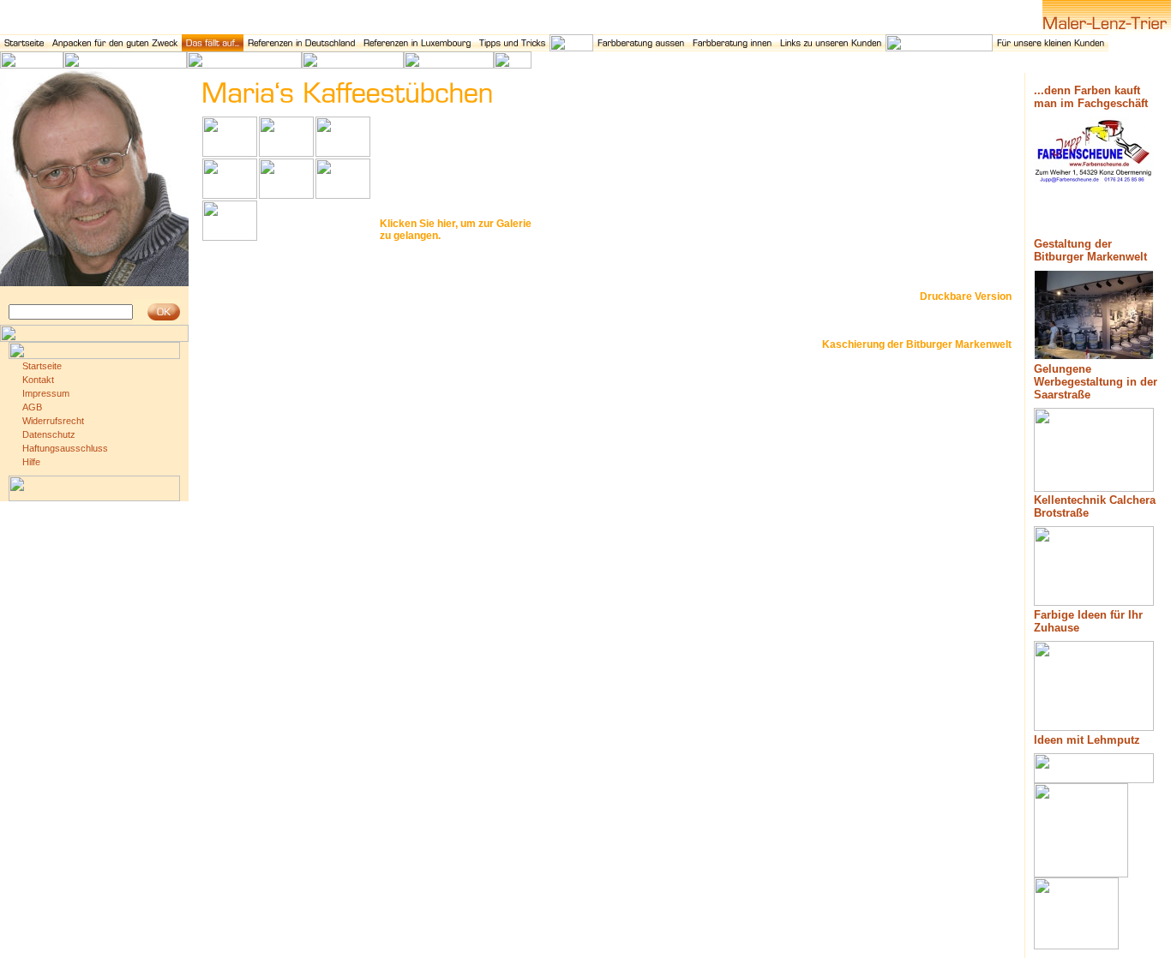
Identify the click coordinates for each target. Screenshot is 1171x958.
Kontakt (38, 379)
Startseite (42, 366)
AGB (32, 407)
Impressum (45, 393)
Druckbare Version (966, 296)
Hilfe (31, 462)
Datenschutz (48, 434)
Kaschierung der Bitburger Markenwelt (917, 344)
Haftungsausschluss (65, 448)
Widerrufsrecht (53, 421)
